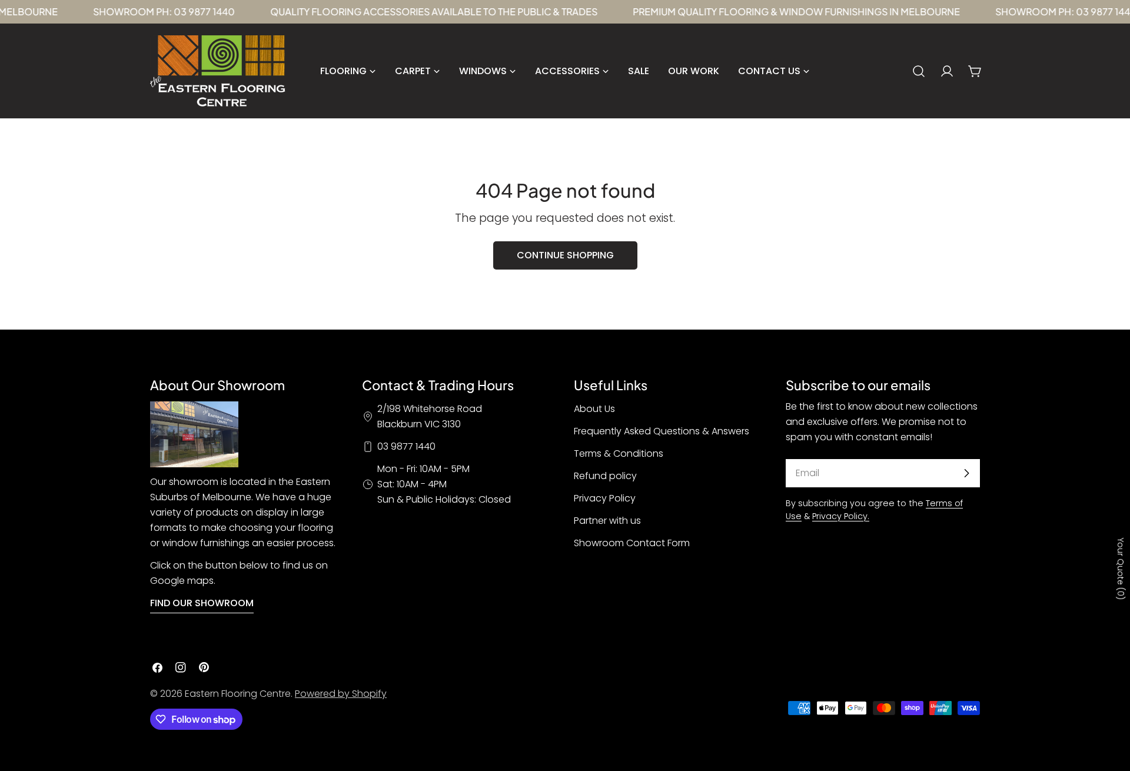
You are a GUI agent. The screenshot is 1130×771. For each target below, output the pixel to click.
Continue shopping (565, 255)
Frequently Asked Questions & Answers (661, 431)
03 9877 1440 (406, 446)
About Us (594, 409)
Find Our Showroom (202, 603)
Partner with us (607, 520)
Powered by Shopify (341, 693)
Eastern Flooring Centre (238, 693)
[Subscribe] (966, 473)
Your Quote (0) (1120, 569)
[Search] (918, 71)
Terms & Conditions (618, 453)
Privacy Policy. (840, 516)
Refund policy (605, 476)
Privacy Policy (605, 498)
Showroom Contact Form (632, 543)
